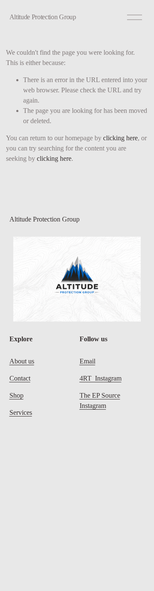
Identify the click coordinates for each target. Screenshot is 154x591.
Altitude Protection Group (42, 17)
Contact (19, 378)
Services (20, 412)
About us (21, 361)
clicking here (120, 138)
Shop (16, 395)
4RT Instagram (100, 378)
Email (87, 361)
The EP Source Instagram (100, 400)
